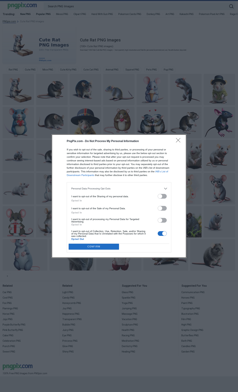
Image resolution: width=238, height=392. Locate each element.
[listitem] (119, 188)
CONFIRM (93, 246)
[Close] (179, 141)
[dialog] (119, 196)
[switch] (162, 196)
